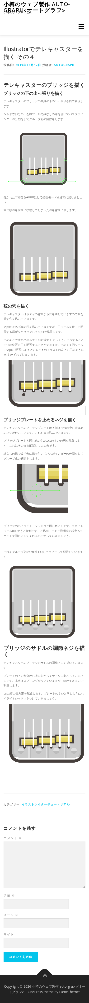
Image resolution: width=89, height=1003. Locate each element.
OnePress (35, 992)
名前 (9, 895)
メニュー (81, 26)
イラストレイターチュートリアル (46, 804)
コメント (13, 838)
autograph (64, 65)
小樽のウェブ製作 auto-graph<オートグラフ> (37, 7)
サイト (9, 934)
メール (11, 915)
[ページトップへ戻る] (44, 975)
